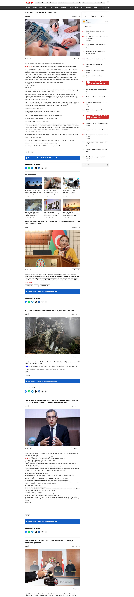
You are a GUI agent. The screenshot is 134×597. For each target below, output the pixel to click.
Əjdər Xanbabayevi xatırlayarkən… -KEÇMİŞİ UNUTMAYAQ (94, 2)
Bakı (36, 285)
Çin (26, 152)
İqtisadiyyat (63, 7)
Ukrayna (28, 375)
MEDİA (26, 227)
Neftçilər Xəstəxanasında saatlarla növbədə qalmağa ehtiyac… (70, 2)
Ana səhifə (28, 7)
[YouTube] (108, 8)
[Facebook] (103, 8)
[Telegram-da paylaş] (32, 168)
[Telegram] (106, 8)
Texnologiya (88, 7)
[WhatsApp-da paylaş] (29, 168)
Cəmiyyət (70, 7)
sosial (32, 152)
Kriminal (56, 7)
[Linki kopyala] (46, 168)
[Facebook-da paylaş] (26, 168)
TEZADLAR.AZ (28, 66)
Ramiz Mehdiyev (45, 285)
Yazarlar (95, 7)
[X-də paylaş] (36, 168)
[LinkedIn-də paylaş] (39, 168)
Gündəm (35, 7)
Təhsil (81, 7)
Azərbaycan (29, 285)
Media (45, 7)
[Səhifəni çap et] (42, 168)
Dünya (51, 7)
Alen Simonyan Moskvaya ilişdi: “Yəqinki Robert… (46, 2)
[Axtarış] (108, 2)
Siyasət (40, 7)
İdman (76, 7)
